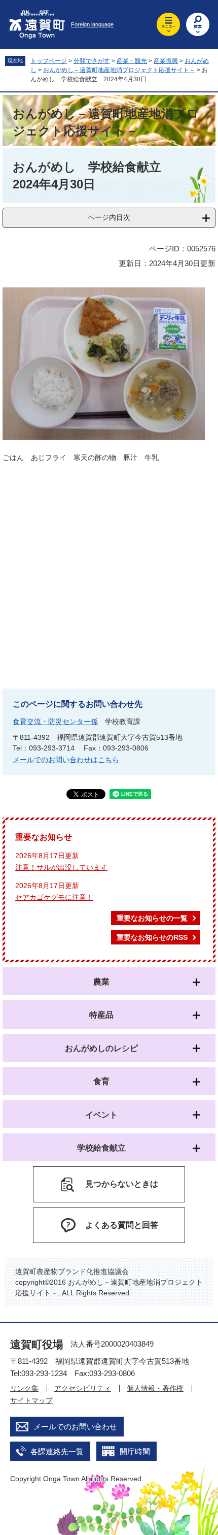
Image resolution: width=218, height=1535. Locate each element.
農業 (101, 981)
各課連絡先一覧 (57, 1451)
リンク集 (24, 1388)
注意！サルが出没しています (61, 867)
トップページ (48, 60)
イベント (101, 1115)
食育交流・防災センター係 (55, 721)
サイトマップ (31, 1400)
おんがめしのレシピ (101, 1048)
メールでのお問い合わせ (75, 1426)
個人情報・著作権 (155, 1388)
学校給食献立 (101, 1148)
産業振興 (166, 60)
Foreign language (92, 24)
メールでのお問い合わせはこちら (66, 760)
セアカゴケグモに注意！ (54, 897)
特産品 (101, 1014)
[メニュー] (168, 24)
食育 (101, 1081)
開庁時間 (135, 1451)
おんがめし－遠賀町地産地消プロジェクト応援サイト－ (119, 70)
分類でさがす (92, 60)
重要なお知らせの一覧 (152, 918)
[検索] (197, 24)
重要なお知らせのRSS (152, 937)
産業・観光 (132, 60)
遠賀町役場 (36, 1344)
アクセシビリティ (82, 1388)
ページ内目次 (109, 217)
